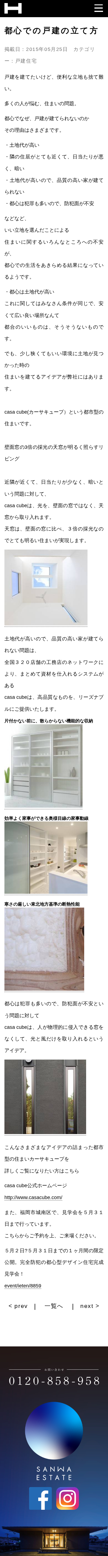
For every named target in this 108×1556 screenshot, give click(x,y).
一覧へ (54, 1306)
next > (88, 1306)
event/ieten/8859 (22, 1286)
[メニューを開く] (98, 6)
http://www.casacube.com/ (33, 1197)
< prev (19, 1306)
